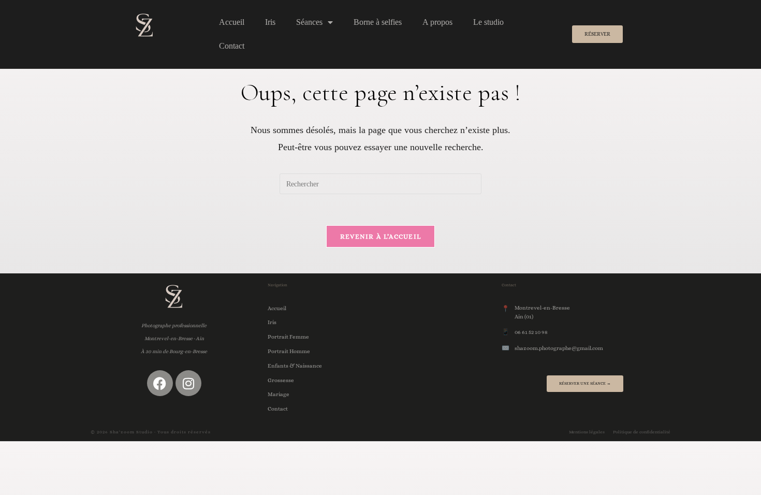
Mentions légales (587, 431)
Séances (309, 22)
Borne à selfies (378, 22)
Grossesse (281, 380)
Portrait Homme (289, 351)
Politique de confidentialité (641, 431)
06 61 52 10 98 (531, 332)
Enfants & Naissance (295, 365)
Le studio (488, 22)
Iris (270, 22)
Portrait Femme (288, 336)
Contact (231, 45)
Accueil (231, 22)
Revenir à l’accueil (380, 236)
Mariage (278, 394)
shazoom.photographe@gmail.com (559, 348)
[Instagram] (188, 383)
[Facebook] (160, 383)
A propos (437, 22)
